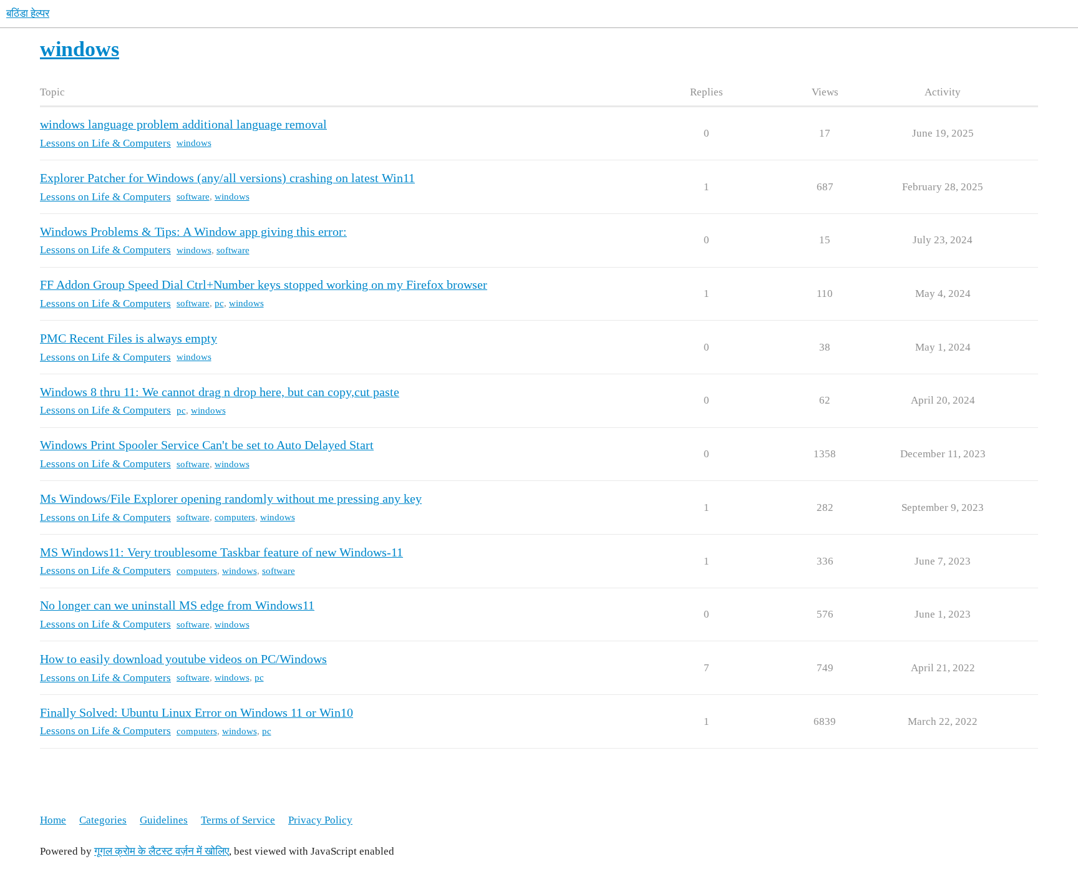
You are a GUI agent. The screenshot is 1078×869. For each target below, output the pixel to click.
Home (53, 820)
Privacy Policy (320, 820)
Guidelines (164, 820)
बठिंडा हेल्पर (27, 13)
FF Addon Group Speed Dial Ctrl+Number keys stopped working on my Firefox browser (263, 284)
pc (219, 303)
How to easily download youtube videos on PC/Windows (183, 659)
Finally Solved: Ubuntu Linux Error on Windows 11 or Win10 (196, 712)
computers (235, 517)
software (193, 196)
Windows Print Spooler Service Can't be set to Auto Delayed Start (207, 445)
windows (194, 143)
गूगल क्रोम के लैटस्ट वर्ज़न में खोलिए (161, 851)
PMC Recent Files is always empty (128, 338)
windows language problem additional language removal (183, 124)
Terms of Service (238, 820)
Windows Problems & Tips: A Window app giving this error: (193, 231)
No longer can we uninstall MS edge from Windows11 (177, 605)
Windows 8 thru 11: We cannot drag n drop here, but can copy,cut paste (219, 392)
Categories (103, 820)
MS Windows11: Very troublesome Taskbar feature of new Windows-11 (221, 552)
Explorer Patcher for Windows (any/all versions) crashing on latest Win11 (227, 178)
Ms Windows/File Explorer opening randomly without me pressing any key (231, 498)
